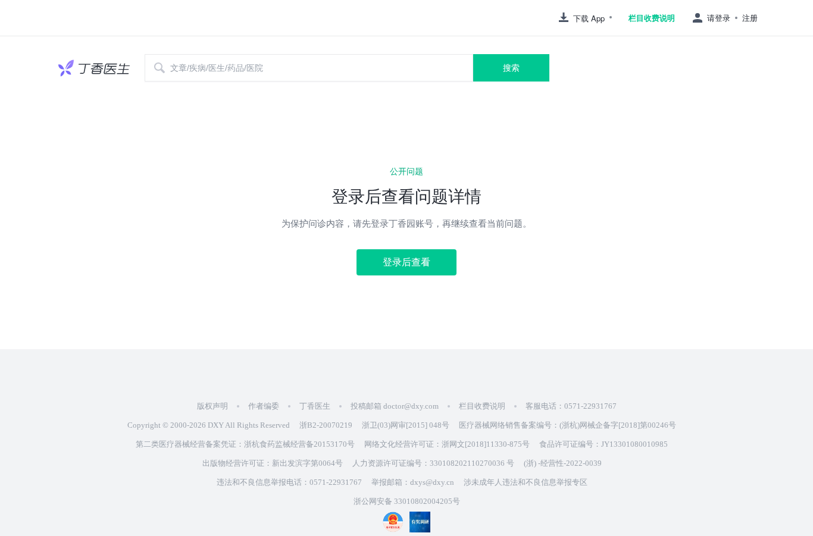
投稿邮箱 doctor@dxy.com (395, 406)
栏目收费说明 (651, 18)
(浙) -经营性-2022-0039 (563, 463)
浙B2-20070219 (325, 425)
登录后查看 (406, 262)
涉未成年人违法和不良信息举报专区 (525, 482)
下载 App (589, 18)
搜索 (511, 68)
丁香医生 (314, 406)
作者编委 (263, 406)
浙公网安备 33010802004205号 (407, 501)
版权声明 (212, 406)
